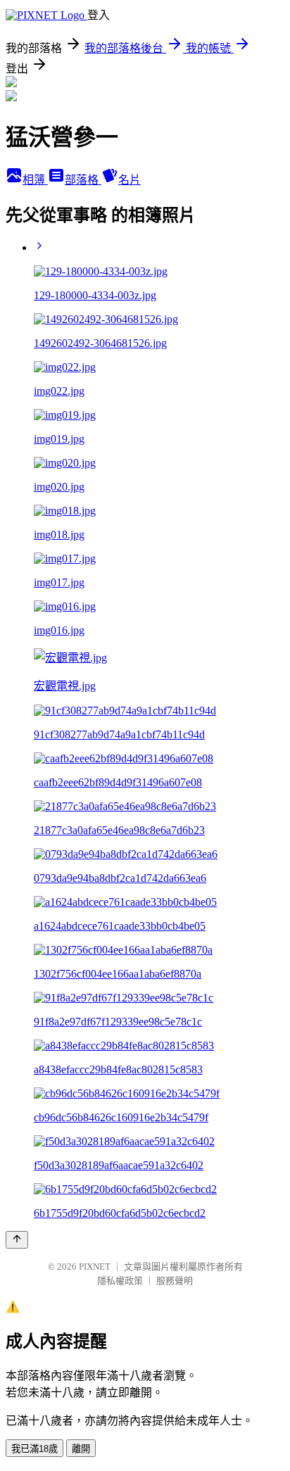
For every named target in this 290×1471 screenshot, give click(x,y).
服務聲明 (174, 1280)
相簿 (35, 180)
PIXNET (95, 1266)
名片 (129, 180)
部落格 (83, 180)
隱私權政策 (120, 1280)
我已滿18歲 (34, 1449)
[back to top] (17, 1240)
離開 (81, 1449)
